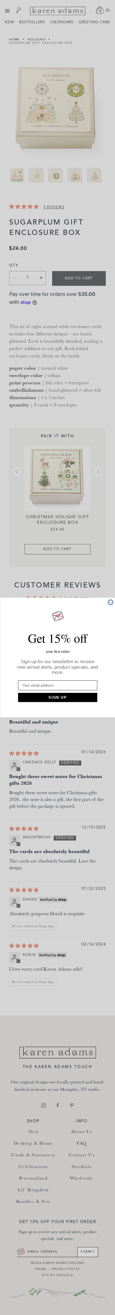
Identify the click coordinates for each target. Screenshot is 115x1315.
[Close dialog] (110, 602)
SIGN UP (57, 697)
